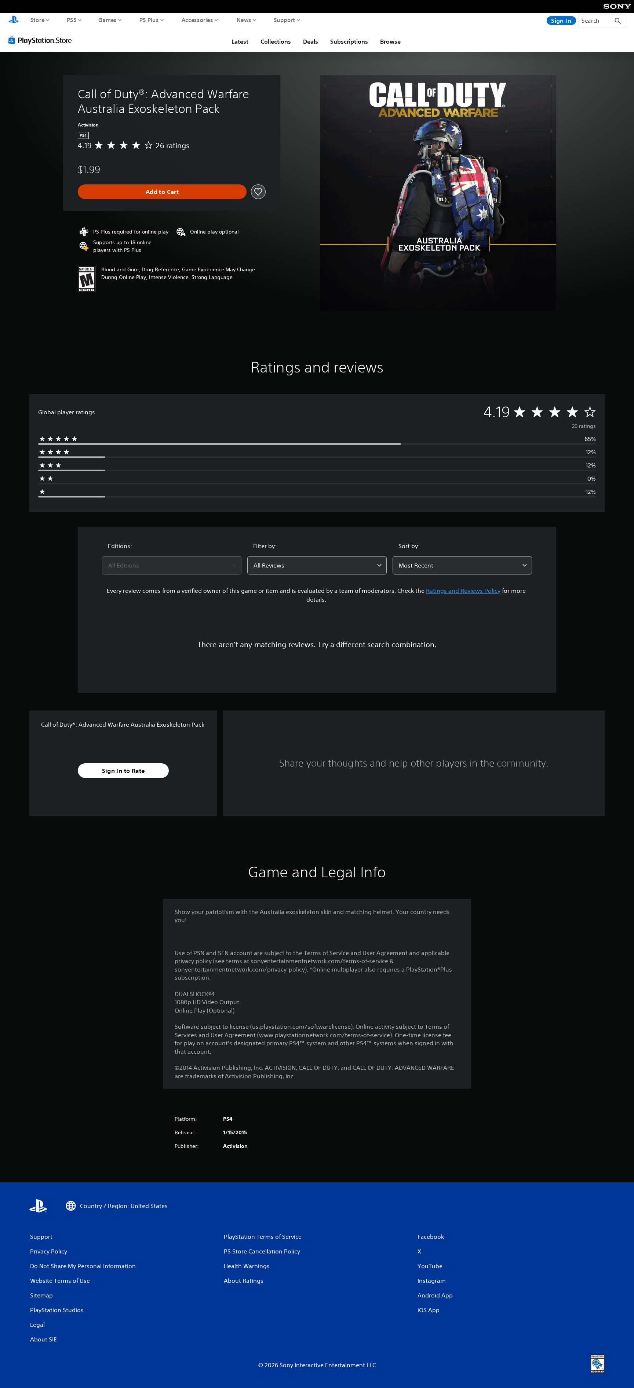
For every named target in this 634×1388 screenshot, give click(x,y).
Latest (240, 41)
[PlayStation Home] (13, 20)
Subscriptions (349, 41)
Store (37, 19)
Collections (275, 41)
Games (107, 19)
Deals (310, 41)
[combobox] (171, 565)
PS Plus (149, 19)
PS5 (72, 19)
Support (284, 19)
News (244, 19)
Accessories (197, 19)
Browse (390, 41)
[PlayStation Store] (42, 40)
